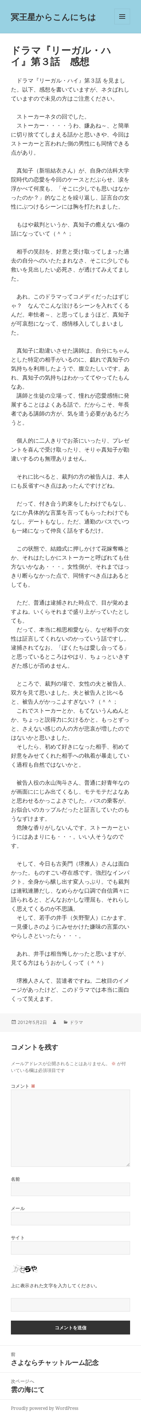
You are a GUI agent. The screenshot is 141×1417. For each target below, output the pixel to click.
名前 (15, 1179)
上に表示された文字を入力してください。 (55, 1285)
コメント (23, 1086)
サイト (18, 1237)
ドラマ (76, 1022)
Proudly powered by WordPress (44, 1408)
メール (18, 1208)
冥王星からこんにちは (53, 16)
